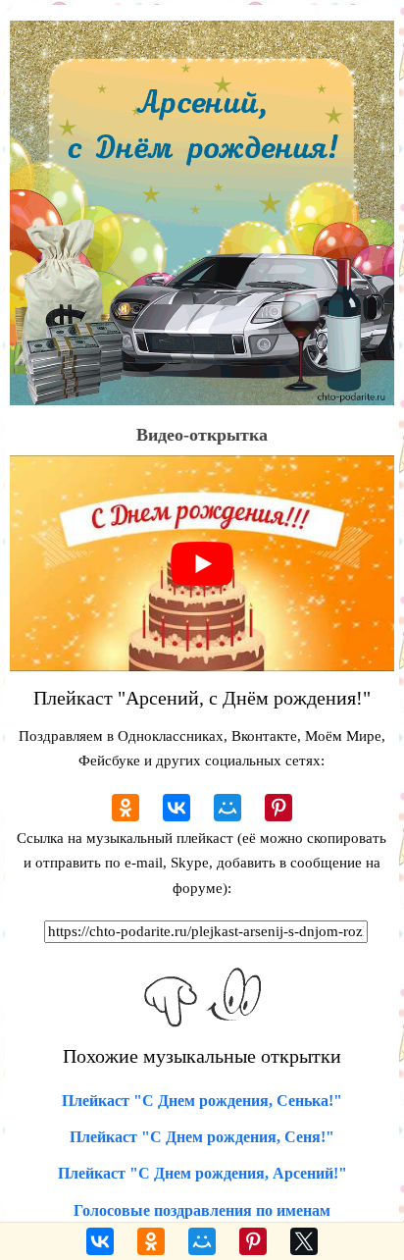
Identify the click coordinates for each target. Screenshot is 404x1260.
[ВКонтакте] (176, 807)
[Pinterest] (278, 807)
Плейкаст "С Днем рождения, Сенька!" (202, 1100)
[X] (304, 1241)
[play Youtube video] (202, 563)
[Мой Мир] (227, 807)
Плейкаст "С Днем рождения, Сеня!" (202, 1137)
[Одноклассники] (125, 807)
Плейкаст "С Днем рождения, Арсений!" (202, 1173)
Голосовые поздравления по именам (202, 1210)
